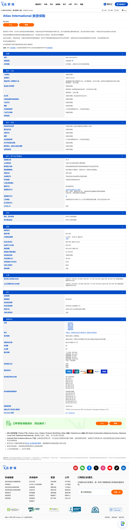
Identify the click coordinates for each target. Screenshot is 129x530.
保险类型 (7, 60)
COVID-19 (7, 206)
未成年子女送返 (9, 245)
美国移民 (32, 498)
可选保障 (70, 328)
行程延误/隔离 (8, 237)
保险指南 (53, 493)
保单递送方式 (8, 364)
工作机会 (68, 487)
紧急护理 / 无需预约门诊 (11, 81)
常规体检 (7, 115)
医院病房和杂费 (9, 126)
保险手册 (70, 324)
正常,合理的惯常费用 (33, 443)
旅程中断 (7, 233)
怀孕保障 (7, 179)
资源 (53, 477)
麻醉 (5, 105)
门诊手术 (7, 102)
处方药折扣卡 (8, 202)
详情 (5, 323)
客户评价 (53, 498)
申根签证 (8, 484)
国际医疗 (38, 4)
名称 (5, 57)
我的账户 (53, 495)
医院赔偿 (7, 299)
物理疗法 (7, 186)
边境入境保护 (8, 265)
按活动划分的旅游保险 (12, 487)
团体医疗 (32, 495)
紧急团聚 (7, 248)
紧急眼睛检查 (8, 169)
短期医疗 (32, 501)
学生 (51, 4)
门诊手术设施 (8, 112)
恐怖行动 (7, 309)
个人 (10, 25)
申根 (45, 4)
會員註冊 (68, 493)
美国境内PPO (8, 189)
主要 (67, 238)
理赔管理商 (7, 406)
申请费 (6, 345)
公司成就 (68, 484)
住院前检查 (7, 149)
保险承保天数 (8, 342)
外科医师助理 (8, 109)
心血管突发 (7, 163)
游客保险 (8, 498)
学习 (75, 4)
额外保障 (7, 352)
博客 (52, 484)
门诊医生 (7, 74)
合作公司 (68, 498)
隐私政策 (114, 517)
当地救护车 (7, 176)
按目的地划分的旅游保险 (13, 490)
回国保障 (7, 296)
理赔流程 (53, 487)
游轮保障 (7, 268)
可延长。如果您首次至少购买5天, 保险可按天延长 (81, 332)
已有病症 (7, 199)
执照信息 (68, 490)
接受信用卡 (7, 370)
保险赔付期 (7, 159)
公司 (67, 477)
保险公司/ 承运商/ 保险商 (12, 409)
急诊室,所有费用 (9, 86)
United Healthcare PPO (73, 189)
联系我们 (107, 517)
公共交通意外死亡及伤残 (11, 284)
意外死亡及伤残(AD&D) (11, 279)
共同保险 (7, 64)
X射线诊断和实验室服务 (11, 99)
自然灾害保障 (8, 306)
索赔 (81, 4)
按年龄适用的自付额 (10, 376)
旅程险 (58, 4)
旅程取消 (7, 230)
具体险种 (33, 477)
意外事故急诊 (8, 220)
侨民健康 (32, 493)
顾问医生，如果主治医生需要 (13, 146)
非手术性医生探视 (9, 142)
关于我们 (68, 481)
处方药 (6, 96)
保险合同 (70, 326)
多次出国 (32, 481)
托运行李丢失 (8, 242)
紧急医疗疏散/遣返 (10, 252)
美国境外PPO (8, 196)
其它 (64, 4)
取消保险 (7, 336)
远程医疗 (7, 78)
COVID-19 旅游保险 (35, 484)
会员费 (6, 349)
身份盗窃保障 (8, 302)
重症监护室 (7, 129)
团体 (26, 25)
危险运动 (7, 173)
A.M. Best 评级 (9, 412)
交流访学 (32, 490)
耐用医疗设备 (8, 166)
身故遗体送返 (8, 255)
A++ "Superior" (70, 413)
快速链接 (9, 477)
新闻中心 (68, 495)
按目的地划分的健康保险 (13, 481)
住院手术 (7, 133)
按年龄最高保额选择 (10, 391)
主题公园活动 (8, 312)
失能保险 (32, 487)
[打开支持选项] (123, 524)
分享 (70, 4)
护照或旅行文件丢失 (10, 261)
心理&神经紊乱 (8, 183)
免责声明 (121, 517)
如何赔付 (70, 323)
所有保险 (53, 481)
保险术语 (53, 490)
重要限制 (70, 329)
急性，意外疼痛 (9, 216)
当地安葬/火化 (8, 258)
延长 (5, 332)
